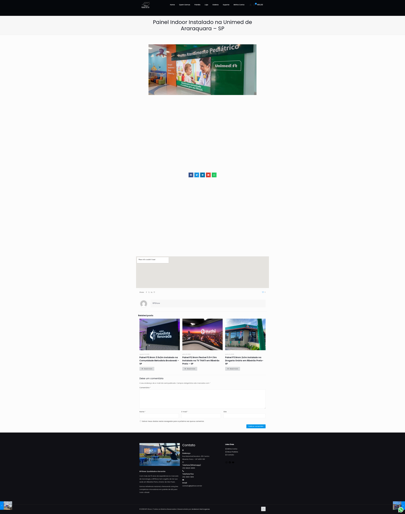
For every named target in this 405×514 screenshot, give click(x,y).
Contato (230, 455)
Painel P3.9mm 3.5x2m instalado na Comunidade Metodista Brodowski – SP (159, 360)
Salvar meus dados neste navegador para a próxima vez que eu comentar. (173, 421)
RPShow (156, 303)
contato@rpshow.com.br (192, 486)
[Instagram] (226, 463)
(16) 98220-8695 (188, 468)
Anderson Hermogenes (201, 509)
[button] (191, 175)
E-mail (184, 412)
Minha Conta (232, 449)
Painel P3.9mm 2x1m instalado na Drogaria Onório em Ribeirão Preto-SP (244, 360)
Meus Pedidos (232, 452)
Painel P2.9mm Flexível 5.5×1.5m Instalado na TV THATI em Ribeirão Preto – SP (200, 360)
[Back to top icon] (263, 509)
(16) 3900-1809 (188, 477)
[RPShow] (146, 4)
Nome (142, 412)
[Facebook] (230, 463)
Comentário (145, 388)
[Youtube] (233, 463)
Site (225, 412)
